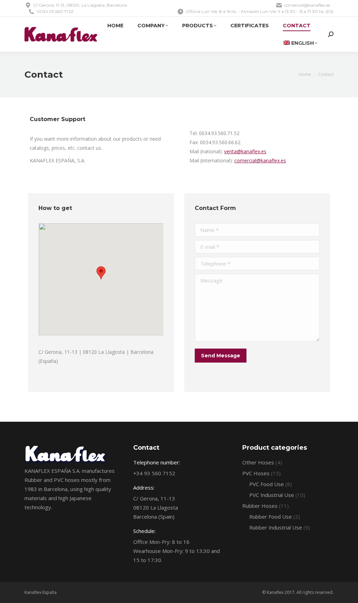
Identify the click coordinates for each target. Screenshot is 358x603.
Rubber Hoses (260, 505)
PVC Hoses (256, 473)
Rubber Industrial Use (275, 527)
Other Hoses (258, 462)
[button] (101, 273)
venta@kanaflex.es (245, 151)
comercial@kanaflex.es (260, 160)
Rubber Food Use (270, 516)
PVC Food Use (266, 484)
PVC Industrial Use (271, 494)
